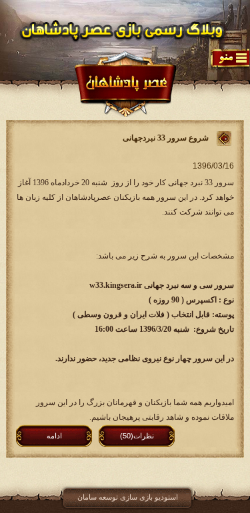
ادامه (54, 436)
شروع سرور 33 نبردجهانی (166, 138)
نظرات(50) (137, 436)
